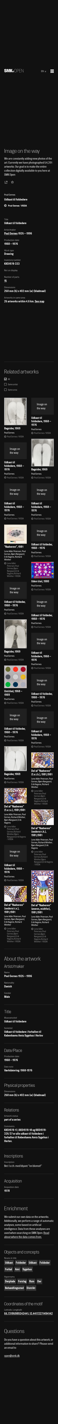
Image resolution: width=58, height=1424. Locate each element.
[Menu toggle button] (52, 71)
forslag (22, 1281)
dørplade (10, 1281)
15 (5, 280)
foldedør (21, 1262)
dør (39, 1281)
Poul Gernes (11, 233)
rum (31, 1281)
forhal (8, 1269)
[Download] (6, 182)
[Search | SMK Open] (14, 71)
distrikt (31, 1288)
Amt (17, 1269)
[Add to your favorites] (13, 182)
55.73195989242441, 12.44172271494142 (28, 1313)
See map (39, 301)
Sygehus (27, 1269)
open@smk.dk (12, 1355)
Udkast (9, 1262)
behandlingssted (14, 1288)
